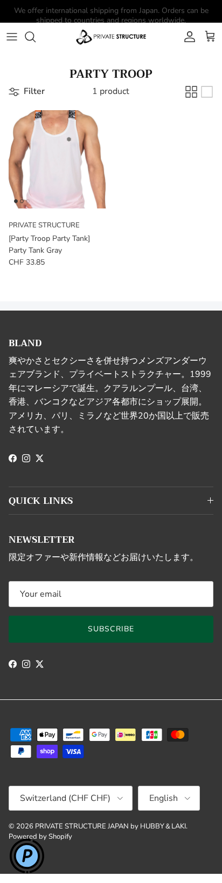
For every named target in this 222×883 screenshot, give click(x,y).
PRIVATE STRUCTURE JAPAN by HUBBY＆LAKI (110, 826)
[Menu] (12, 37)
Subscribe (111, 629)
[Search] (35, 37)
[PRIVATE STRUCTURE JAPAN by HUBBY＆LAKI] (111, 36)
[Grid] (191, 91)
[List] (206, 91)
